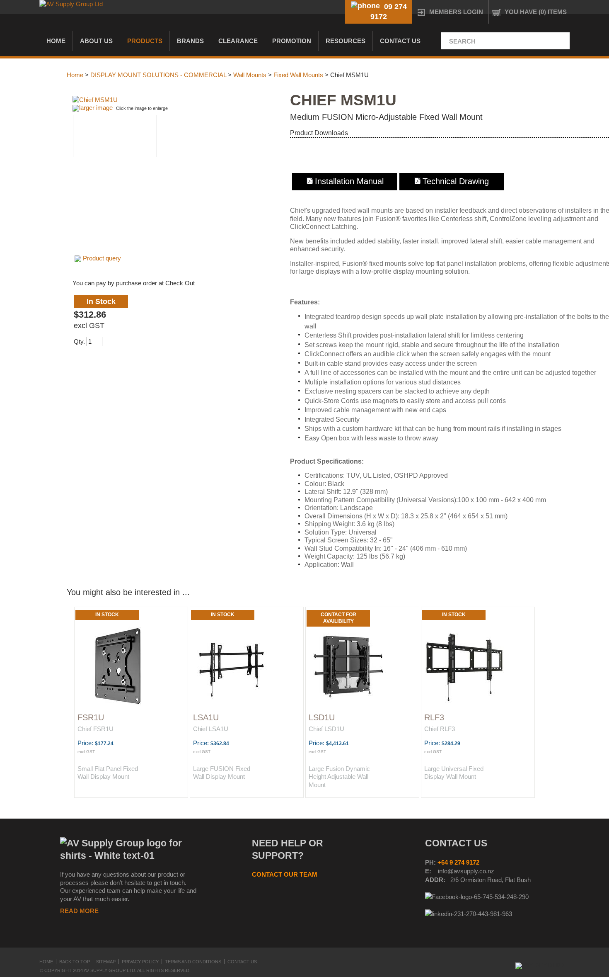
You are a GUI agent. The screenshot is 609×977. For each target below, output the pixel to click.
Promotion (291, 40)
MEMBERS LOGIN (456, 11)
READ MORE (79, 910)
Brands (190, 40)
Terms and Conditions (193, 961)
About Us (96, 40)
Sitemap (106, 961)
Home (55, 40)
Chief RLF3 (439, 728)
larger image (96, 107)
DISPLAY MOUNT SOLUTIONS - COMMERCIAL (158, 74)
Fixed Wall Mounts (298, 74)
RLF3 (434, 717)
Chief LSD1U (326, 728)
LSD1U (322, 717)
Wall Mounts (249, 74)
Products (144, 40)
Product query (102, 258)
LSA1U (206, 717)
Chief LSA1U (210, 728)
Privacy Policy (140, 961)
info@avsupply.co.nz (466, 871)
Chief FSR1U (95, 728)
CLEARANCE (238, 40)
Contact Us (400, 40)
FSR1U (90, 717)
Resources (345, 40)
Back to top (74, 961)
